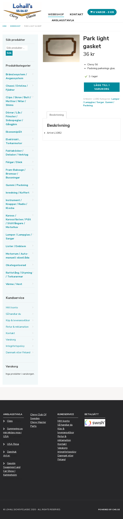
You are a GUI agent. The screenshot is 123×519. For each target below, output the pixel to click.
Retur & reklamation (17, 327)
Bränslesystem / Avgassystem (16, 76)
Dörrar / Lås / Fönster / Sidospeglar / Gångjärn (14, 118)
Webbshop (56, 14)
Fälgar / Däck (14, 162)
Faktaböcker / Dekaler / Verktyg (17, 152)
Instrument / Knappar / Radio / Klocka (16, 204)
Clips (10, 421)
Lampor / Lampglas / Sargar (101, 100)
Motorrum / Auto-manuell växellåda (17, 255)
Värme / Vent (14, 284)
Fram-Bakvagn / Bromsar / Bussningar (15, 173)
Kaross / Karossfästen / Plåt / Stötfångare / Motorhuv (18, 221)
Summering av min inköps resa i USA (13, 432)
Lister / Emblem (16, 246)
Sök (9, 53)
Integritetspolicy (15, 346)
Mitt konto (12, 307)
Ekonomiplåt (14, 132)
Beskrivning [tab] (56, 115)
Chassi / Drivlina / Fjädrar (17, 87)
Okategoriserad (16, 265)
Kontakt (76, 14)
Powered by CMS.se (109, 509)
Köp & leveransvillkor (18, 320)
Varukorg (11, 339)
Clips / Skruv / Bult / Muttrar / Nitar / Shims (18, 101)
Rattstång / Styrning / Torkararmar (19, 274)
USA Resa (13, 444)
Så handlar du (13, 314)
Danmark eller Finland (18, 352)
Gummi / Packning (17, 185)
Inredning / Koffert (17, 192)
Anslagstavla (63, 20)
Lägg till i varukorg (102, 87)
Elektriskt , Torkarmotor (14, 141)
